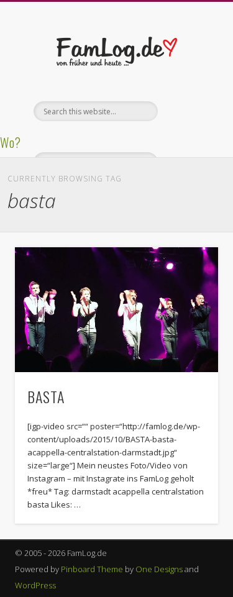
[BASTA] (116, 309)
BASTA (46, 396)
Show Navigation (188, 111)
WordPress (35, 585)
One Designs (159, 569)
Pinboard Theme (92, 569)
